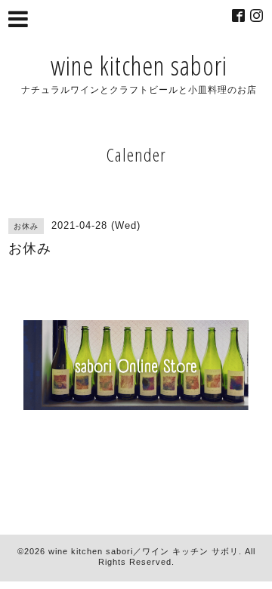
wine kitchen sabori (139, 65)
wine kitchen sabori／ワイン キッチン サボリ (143, 551)
